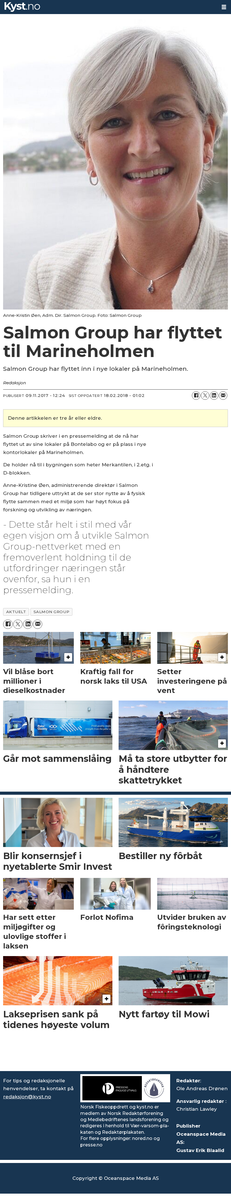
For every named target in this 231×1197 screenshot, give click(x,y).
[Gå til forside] (108, 7)
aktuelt (16, 611)
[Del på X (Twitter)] (205, 395)
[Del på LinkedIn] (214, 395)
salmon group (52, 611)
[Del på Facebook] (196, 395)
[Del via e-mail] (223, 395)
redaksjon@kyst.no (27, 1096)
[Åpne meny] (224, 7)
